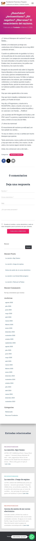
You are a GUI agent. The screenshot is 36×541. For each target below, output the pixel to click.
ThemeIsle (26, 536)
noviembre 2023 (10, 401)
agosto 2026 (9, 302)
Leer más (8, 464)
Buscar (6, 244)
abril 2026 (8, 317)
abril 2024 (8, 390)
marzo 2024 (9, 394)
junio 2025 (8, 354)
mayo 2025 (8, 357)
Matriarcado (9, 412)
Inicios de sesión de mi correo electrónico (17, 270)
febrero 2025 (9, 368)
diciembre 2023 (10, 398)
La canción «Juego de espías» (14, 264)
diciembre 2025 (10, 332)
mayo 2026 (8, 313)
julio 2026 (8, 306)
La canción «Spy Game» (12, 258)
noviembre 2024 (10, 379)
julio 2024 (8, 387)
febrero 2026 (9, 324)
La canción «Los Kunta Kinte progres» (17, 276)
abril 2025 (8, 361)
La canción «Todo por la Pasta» (14, 282)
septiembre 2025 (10, 343)
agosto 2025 (9, 346)
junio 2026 (8, 310)
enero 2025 (8, 372)
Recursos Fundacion (16, 154)
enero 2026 (8, 328)
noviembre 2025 (10, 335)
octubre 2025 (9, 339)
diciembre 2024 (10, 376)
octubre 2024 (9, 383)
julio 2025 (8, 350)
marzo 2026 (9, 321)
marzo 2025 (9, 365)
